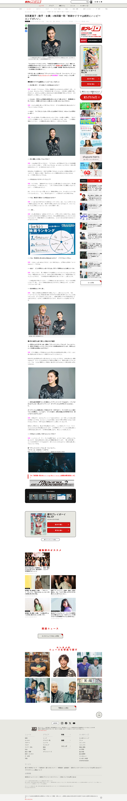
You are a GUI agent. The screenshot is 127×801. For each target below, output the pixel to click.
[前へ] (28, 496)
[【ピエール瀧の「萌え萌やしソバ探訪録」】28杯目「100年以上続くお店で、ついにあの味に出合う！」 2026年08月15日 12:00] (89, 690)
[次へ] (73, 496)
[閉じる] (101, 798)
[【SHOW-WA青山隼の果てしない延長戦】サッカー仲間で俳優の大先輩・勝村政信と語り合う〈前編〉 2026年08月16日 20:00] (37, 690)
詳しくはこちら (28, 799)
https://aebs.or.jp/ (42, 730)
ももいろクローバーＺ (45, 75)
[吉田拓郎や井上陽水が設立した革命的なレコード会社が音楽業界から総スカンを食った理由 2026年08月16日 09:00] (63, 690)
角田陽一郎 (59, 65)
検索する (87, 2)
